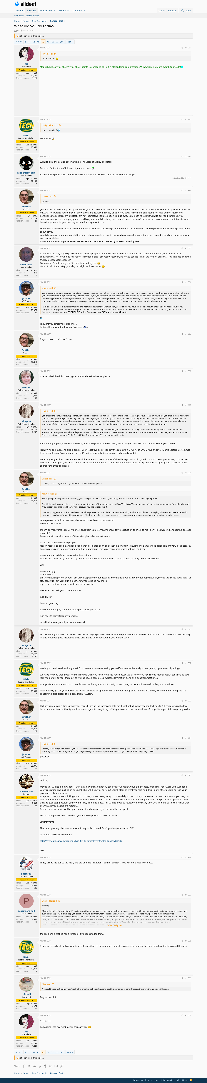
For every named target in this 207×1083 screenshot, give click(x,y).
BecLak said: (47, 478)
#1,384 (188, 190)
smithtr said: (47, 288)
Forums (31, 10)
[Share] (182, 48)
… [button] (29, 41)
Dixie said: (46, 984)
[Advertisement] (116, 91)
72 (52, 41)
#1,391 (188, 629)
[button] (55, 10)
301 (61, 41)
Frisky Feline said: (50, 125)
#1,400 (188, 1015)
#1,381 (188, 47)
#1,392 (188, 663)
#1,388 (188, 371)
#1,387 (188, 334)
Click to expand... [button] (115, 925)
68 (34, 41)
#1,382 (188, 119)
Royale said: (47, 53)
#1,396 (188, 857)
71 (48, 41)
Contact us (138, 1080)
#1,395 (188, 775)
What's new (46, 10)
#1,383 (188, 156)
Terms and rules (152, 1080)
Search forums (32, 15)
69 (38, 41)
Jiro (17, 30)
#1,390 (188, 472)
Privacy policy (167, 1080)
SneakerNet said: (49, 900)
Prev (19, 41)
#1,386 (188, 282)
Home (19, 10)
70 (43, 41)
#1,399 (188, 978)
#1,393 (188, 700)
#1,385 (188, 248)
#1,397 (188, 895)
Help (178, 1080)
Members (77, 10)
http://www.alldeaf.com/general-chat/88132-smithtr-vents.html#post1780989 (81, 840)
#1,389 (188, 405)
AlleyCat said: (48, 493)
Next (69, 41)
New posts (19, 15)
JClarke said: (47, 196)
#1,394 (188, 738)
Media (62, 10)
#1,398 (188, 941)
